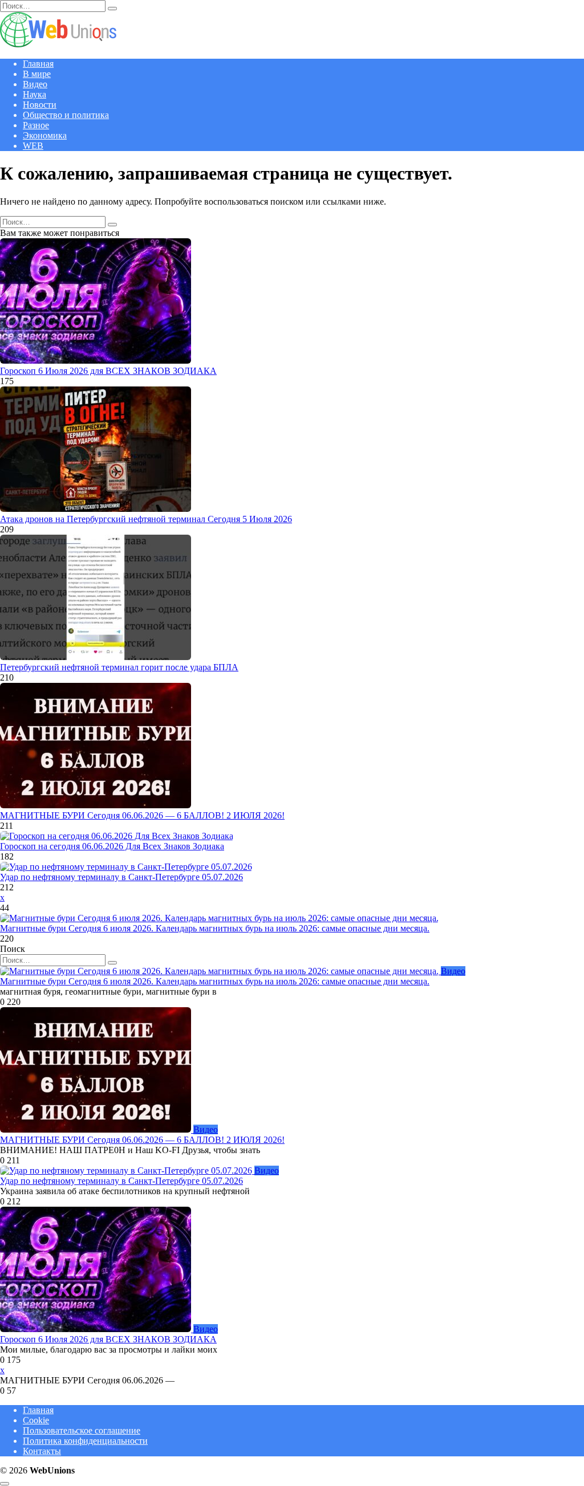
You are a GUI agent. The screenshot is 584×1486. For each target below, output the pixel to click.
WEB (33, 145)
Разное (36, 125)
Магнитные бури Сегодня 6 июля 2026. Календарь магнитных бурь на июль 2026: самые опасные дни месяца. (214, 928)
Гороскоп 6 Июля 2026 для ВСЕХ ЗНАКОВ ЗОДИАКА (108, 371)
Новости (39, 104)
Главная (38, 63)
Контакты (42, 1451)
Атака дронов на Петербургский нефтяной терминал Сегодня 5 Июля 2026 (146, 519)
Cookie (36, 1420)
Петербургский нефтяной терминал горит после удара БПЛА (119, 667)
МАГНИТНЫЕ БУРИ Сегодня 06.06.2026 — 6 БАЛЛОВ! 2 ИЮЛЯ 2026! (142, 815)
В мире (37, 74)
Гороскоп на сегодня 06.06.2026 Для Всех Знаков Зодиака (112, 846)
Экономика (45, 135)
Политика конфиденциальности (85, 1441)
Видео (35, 84)
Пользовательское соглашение (81, 1430)
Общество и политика (66, 115)
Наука (34, 94)
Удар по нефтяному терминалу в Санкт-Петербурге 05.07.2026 (121, 877)
